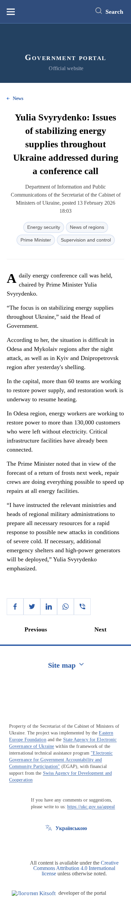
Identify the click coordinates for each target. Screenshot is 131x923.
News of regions (87, 227)
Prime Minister (35, 240)
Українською (71, 828)
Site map (62, 665)
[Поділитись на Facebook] (15, 607)
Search (114, 11)
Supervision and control (86, 240)
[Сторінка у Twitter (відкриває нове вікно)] (49, 843)
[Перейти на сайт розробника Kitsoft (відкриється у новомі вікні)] (33, 893)
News (18, 98)
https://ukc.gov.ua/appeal (91, 806)
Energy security (43, 227)
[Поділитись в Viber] (82, 607)
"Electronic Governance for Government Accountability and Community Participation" (61, 760)
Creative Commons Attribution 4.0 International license (76, 868)
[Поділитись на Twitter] (32, 607)
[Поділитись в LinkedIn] (49, 607)
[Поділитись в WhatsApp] (65, 607)
